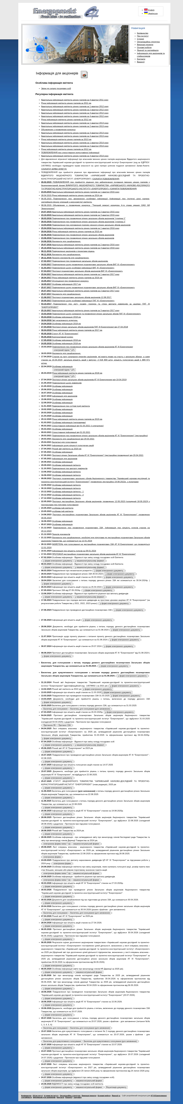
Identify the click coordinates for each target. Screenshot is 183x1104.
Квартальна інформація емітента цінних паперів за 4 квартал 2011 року (74, 100)
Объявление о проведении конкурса (58, 129)
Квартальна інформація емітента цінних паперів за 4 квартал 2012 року (75, 116)
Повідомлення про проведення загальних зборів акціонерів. (74, 261)
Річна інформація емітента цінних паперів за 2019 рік (77, 419)
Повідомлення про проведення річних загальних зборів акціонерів (77, 235)
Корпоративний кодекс (57, 337)
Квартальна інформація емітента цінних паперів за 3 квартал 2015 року (80, 215)
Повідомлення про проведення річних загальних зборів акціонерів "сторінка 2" (83, 221)
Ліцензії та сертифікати (148, 50)
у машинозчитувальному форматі (89, 561)
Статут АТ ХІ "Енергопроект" (59, 333)
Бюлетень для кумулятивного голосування (62, 1041)
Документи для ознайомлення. (61, 241)
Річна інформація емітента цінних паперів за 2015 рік (71, 231)
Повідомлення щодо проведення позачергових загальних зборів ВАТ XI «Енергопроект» (88, 264)
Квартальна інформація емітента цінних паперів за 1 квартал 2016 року (80, 228)
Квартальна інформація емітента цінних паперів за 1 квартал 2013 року (75, 123)
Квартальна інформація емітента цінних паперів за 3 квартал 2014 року (75, 156)
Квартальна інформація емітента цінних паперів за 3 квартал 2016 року (80, 248)
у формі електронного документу (57, 561)
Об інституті (38, 1096)
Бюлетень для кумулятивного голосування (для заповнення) (110, 1041)
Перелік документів (61, 534)
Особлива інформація (62, 366)
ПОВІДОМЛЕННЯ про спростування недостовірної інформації (70, 152)
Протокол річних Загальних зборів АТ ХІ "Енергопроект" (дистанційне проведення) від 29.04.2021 (97, 455)
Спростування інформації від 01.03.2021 (71, 432)
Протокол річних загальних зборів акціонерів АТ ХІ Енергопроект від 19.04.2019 (89, 379)
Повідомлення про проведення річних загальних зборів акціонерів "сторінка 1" (83, 218)
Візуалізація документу (116, 1087)
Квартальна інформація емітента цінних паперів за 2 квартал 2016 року (80, 244)
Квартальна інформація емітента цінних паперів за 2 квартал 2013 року (75, 126)
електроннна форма (52, 857)
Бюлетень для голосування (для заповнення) (90, 709)
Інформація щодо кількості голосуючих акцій (73, 445)
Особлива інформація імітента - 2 (68, 495)
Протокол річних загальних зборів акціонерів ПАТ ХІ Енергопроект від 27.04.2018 (84, 327)
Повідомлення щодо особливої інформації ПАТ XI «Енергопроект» (78, 300)
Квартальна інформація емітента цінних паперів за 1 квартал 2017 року (80, 274)
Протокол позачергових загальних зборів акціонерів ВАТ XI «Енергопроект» (82, 271)
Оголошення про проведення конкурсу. (65, 281)
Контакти (141, 59)
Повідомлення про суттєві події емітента (71, 406)
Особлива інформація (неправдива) (69, 422)
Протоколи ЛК (49, 725)
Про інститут (143, 36)
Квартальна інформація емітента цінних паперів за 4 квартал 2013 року (75, 136)
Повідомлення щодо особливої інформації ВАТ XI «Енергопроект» (77, 268)
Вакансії (141, 62)
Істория (140, 39)
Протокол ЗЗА (64, 725)
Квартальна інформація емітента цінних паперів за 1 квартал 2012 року (75, 106)
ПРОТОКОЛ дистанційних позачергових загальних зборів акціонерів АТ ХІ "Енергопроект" (94, 554)
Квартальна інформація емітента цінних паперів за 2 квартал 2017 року (80, 291)
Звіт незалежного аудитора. (59, 320)
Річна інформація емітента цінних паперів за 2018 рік (77, 373)
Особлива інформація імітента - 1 (68, 491)
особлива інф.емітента (62, 508)
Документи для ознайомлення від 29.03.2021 (73, 439)
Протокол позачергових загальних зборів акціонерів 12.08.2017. (76, 297)
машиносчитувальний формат (86, 844)
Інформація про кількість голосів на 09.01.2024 (74, 551)
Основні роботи (144, 47)
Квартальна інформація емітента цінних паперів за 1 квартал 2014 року (75, 143)
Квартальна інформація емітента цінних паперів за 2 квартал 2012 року (75, 110)
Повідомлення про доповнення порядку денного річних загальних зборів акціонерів (85, 225)
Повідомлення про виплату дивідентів (69, 468)
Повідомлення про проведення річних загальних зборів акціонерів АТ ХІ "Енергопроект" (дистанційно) (100, 435)
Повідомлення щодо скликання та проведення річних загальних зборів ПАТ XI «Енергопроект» (91, 314)
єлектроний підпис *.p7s (64, 350)
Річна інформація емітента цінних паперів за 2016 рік (71, 277)
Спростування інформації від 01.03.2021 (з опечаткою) (78, 426)
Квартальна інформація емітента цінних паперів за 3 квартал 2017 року (80, 310)
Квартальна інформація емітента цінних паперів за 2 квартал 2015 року (80, 212)
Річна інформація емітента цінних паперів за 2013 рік (66, 139)
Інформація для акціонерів (64, 396)
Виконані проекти (145, 44)
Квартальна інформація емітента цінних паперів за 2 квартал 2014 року (75, 146)
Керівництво (142, 33)
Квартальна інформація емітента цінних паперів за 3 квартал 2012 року (75, 113)
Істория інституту (51, 1096)
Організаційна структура (148, 42)
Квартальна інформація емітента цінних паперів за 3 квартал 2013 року (75, 133)
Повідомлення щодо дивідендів (66, 383)
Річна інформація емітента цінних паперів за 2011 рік (66, 103)
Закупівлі (77, 1097)
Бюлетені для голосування (64, 442)
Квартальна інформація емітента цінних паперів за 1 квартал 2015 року (80, 192)
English (151, 10)
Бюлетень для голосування (55, 709)
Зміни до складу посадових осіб (56, 88)
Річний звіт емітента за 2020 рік (66, 449)
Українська (153, 13)
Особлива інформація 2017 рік (61, 284)
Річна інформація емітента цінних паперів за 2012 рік (66, 119)
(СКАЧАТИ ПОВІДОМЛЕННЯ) (105, 179)
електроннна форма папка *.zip (56, 844)
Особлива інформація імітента (66, 465)
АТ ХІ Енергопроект (159, 1096)
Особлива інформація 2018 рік (61, 317)
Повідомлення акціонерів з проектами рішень (68, 251)
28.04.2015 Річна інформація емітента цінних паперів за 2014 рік (71, 195)
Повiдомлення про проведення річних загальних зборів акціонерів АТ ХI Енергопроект (92, 347)
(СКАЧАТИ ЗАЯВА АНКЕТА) (54, 169)
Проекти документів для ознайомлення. (65, 258)
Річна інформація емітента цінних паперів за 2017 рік (71, 330)
